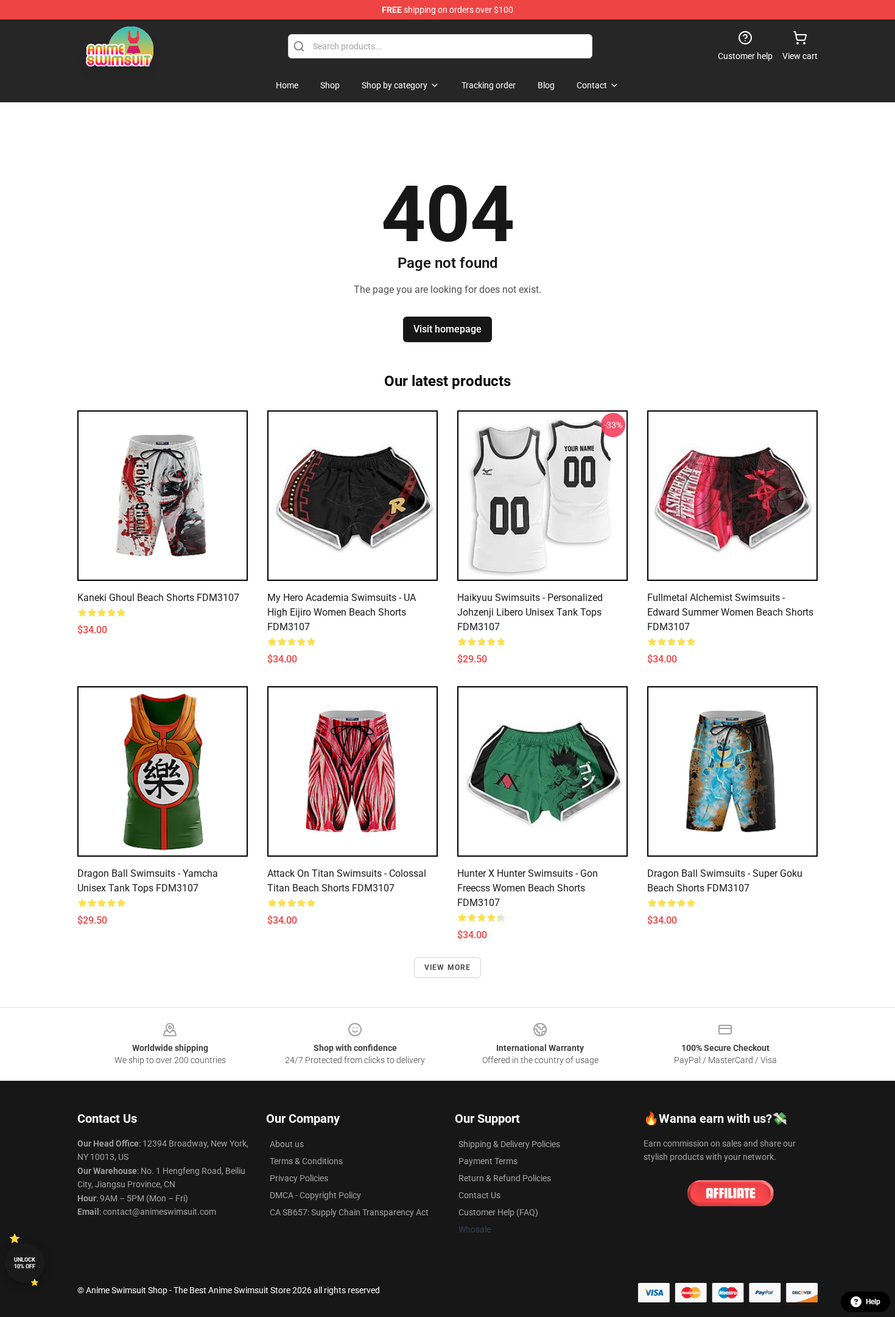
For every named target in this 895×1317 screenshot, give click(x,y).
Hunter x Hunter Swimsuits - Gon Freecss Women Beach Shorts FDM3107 (527, 888)
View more (447, 967)
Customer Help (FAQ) (498, 1212)
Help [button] (873, 1302)
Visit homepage (447, 329)
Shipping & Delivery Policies (509, 1144)
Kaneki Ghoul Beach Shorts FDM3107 (158, 597)
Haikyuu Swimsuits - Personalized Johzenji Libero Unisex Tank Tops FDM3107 (530, 612)
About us (287, 1144)
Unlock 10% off (24, 1263)
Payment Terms (488, 1161)
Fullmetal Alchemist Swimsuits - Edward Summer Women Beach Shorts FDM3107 (730, 612)
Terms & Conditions (306, 1161)
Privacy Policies (299, 1178)
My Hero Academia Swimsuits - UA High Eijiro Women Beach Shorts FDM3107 (341, 612)
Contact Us (479, 1195)
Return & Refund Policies (504, 1178)
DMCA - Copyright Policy (315, 1195)
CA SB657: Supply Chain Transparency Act (349, 1212)
